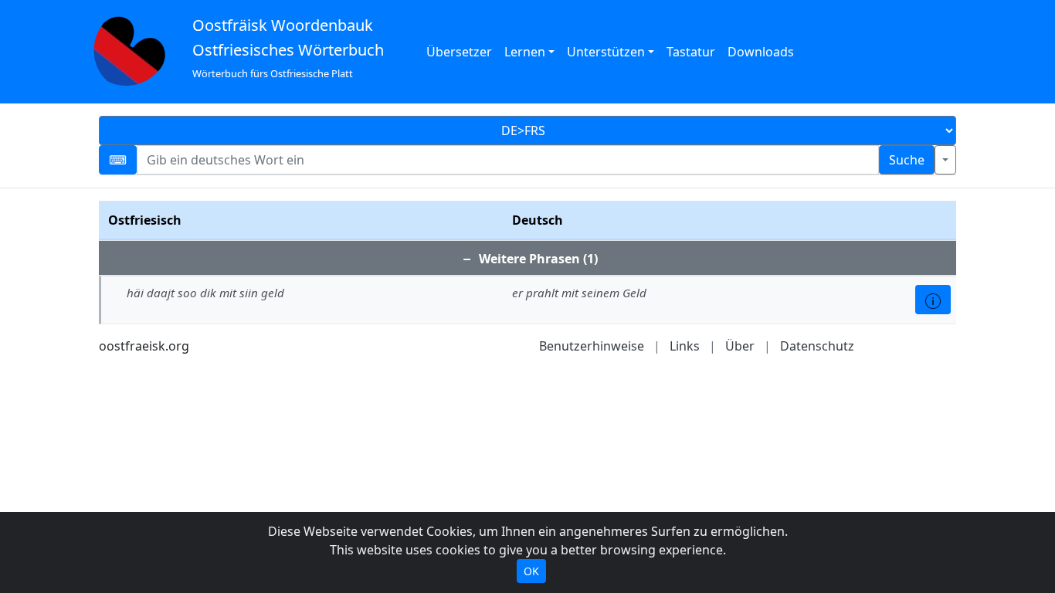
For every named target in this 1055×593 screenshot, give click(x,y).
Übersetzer (459, 51)
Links (685, 345)
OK (531, 571)
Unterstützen (606, 51)
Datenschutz (817, 345)
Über (740, 345)
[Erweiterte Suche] (945, 160)
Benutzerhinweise (591, 345)
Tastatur (691, 51)
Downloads (761, 51)
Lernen (524, 51)
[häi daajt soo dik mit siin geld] (933, 299)
